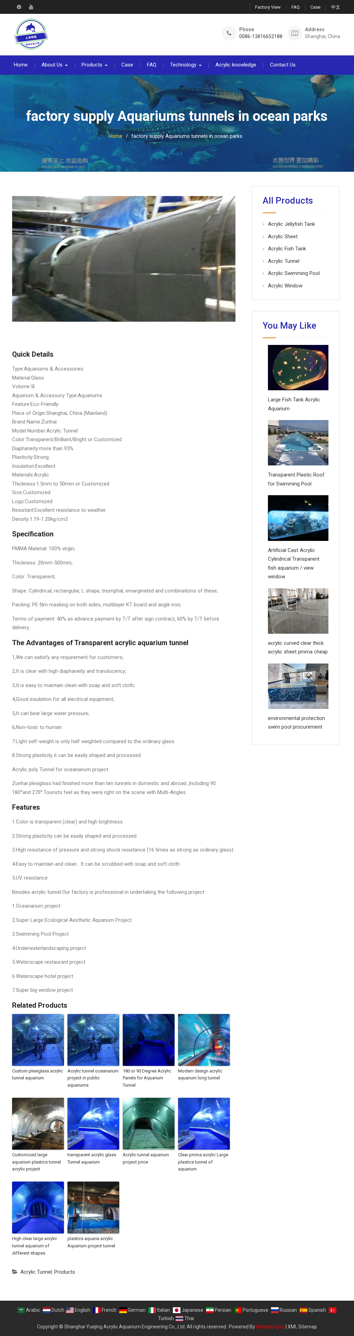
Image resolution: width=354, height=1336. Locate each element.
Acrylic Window (285, 286)
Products (92, 65)
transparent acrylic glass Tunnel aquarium (91, 1158)
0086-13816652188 (260, 36)
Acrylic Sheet (283, 236)
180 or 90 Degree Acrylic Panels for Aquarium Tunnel (147, 1078)
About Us (52, 65)
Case (315, 7)
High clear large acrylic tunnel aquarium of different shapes (34, 1246)
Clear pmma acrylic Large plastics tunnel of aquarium (203, 1162)
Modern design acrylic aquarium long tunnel (200, 1074)
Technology (183, 65)
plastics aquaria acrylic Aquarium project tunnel (91, 1242)
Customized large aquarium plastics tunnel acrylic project (36, 1162)
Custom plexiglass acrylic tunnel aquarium (37, 1074)
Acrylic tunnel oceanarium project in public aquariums (93, 1078)
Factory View (268, 7)
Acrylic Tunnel (36, 1272)
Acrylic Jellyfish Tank (291, 224)
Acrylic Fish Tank (287, 249)
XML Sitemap (302, 1326)
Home (21, 65)
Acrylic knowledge (235, 65)
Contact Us (283, 65)
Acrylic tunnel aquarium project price (146, 1158)
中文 (335, 7)
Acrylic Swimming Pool (294, 273)
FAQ (295, 7)
